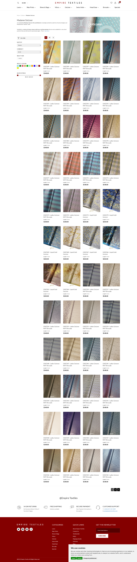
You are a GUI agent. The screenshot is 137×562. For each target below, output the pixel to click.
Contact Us (76, 531)
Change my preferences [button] (89, 558)
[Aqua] (18, 66)
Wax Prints (55, 531)
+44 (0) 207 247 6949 (110, 509)
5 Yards (20, 58)
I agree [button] (73, 558)
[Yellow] (18, 68)
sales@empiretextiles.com (110, 511)
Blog (74, 544)
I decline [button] (79, 558)
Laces (53, 528)
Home (18, 15)
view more (46, 31)
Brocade (54, 546)
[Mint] (30, 66)
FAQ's (74, 536)
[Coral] (22, 66)
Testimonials (76, 534)
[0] (119, 2)
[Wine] (39, 66)
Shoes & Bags (55, 534)
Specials (54, 549)
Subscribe (102, 536)
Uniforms (75, 541)
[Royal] (34, 66)
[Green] (27, 66)
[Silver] (37, 66)
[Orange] (32, 66)
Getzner (23, 15)
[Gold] (25, 66)
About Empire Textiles (78, 528)
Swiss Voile (55, 541)
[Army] (20, 66)
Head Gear (55, 544)
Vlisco (53, 536)
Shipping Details (77, 539)
